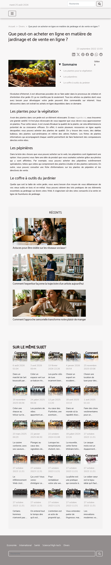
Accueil (11, 26)
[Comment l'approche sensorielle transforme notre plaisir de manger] (49, 303)
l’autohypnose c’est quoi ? (76, 494)
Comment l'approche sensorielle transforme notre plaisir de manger (49, 320)
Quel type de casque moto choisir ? (91, 427)
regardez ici (80, 117)
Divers (22, 26)
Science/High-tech (52, 545)
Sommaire (69, 64)
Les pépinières (70, 76)
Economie (12, 545)
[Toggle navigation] (12, 13)
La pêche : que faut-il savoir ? (74, 459)
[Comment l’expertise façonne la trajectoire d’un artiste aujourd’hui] (48, 267)
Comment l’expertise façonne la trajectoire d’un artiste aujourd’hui (48, 284)
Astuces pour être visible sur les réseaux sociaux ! (39, 248)
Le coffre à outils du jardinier (76, 82)
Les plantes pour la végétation (77, 70)
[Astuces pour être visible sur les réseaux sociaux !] (39, 231)
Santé (37, 545)
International (25, 545)
